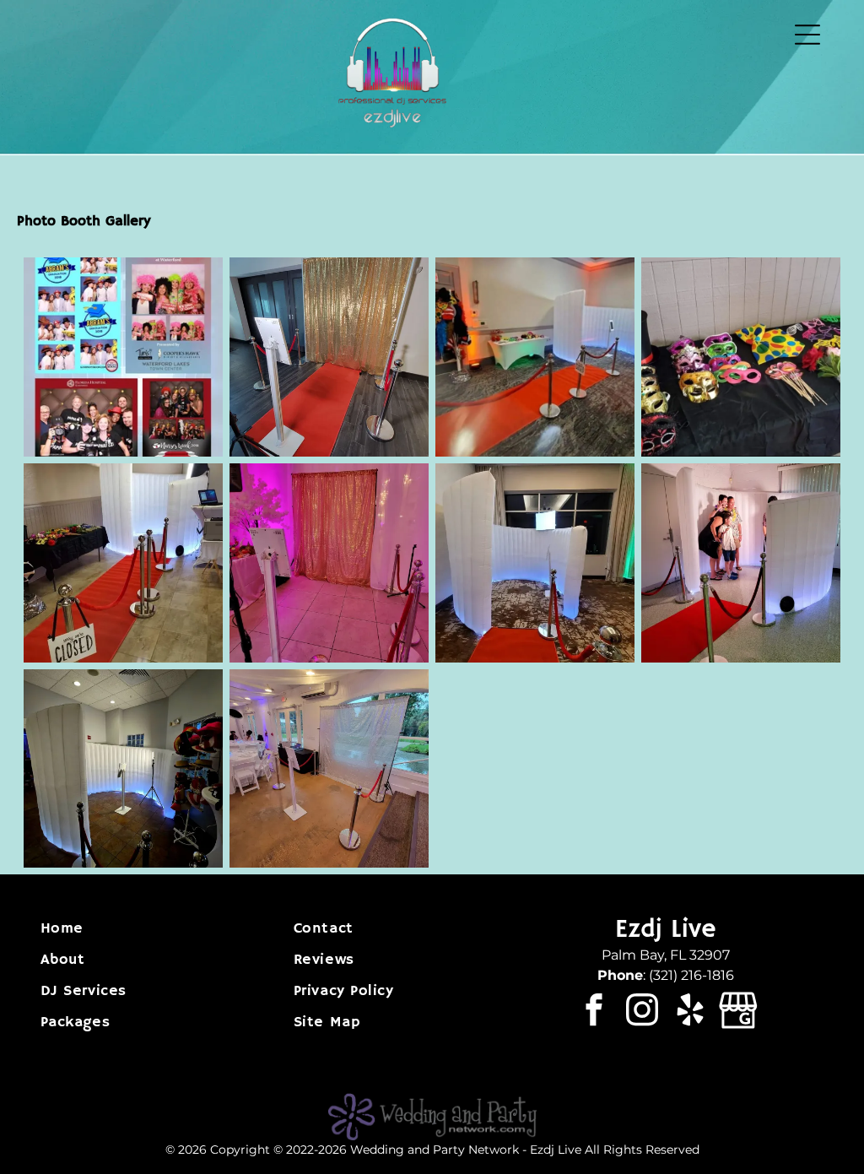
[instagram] (642, 1012)
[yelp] (690, 1012)
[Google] (738, 1012)
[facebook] (594, 1012)
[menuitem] (155, 928)
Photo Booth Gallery (84, 221)
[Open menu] (807, 34)
